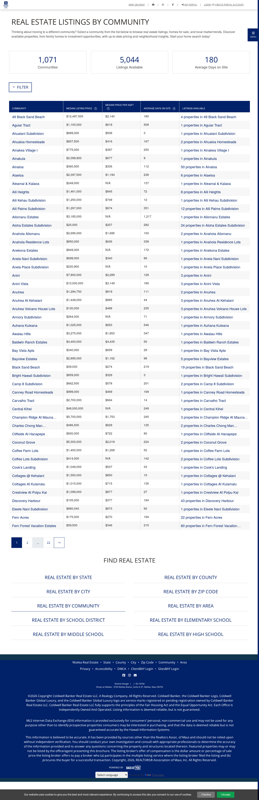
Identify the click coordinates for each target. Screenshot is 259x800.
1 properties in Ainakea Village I (205, 150)
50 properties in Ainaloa (199, 166)
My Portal (190, 4)
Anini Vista (20, 283)
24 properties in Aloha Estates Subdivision (213, 225)
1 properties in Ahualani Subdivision (208, 133)
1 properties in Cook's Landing (204, 467)
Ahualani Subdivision (28, 133)
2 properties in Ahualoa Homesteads (208, 141)
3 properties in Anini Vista (200, 283)
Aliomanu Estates (25, 216)
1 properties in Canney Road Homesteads (213, 392)
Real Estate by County (190, 577)
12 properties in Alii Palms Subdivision (210, 208)
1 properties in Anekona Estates (205, 250)
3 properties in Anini (196, 275)
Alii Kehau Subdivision (29, 200)
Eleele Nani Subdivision (30, 508)
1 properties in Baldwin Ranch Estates (210, 341)
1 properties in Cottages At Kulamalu (209, 483)
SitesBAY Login (168, 669)
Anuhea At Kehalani (27, 300)
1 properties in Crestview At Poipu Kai (209, 492)
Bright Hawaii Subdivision (31, 375)
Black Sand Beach (26, 367)
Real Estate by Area (190, 606)
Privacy (85, 669)
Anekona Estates (25, 250)
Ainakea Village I (25, 150)
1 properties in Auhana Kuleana (205, 325)
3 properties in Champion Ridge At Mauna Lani (213, 417)
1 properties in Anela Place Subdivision (210, 266)
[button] (253, 34)
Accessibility (103, 669)
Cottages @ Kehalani (28, 475)
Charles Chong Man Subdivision (27, 425)
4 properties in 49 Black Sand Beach (208, 116)
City (133, 662)
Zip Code (147, 662)
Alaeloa (18, 175)
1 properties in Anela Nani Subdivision (210, 258)
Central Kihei (22, 408)
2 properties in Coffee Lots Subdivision (210, 458)
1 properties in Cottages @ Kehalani (208, 475)
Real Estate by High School (190, 634)
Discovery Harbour (26, 500)
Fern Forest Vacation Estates (34, 525)
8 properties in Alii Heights (201, 191)
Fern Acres (20, 517)
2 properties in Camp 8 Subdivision (207, 383)
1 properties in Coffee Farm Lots (205, 450)
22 (48, 543)
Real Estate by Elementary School (191, 620)
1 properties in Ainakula (199, 158)
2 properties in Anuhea (198, 291)
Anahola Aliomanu (26, 233)
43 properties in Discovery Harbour (207, 500)
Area (183, 662)
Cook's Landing (23, 467)
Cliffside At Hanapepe (28, 433)
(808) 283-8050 (137, 4)
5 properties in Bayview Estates (205, 358)
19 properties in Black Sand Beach (207, 367)
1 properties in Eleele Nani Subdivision (210, 508)
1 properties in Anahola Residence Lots (211, 241)
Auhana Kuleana (24, 325)
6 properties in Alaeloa (198, 175)
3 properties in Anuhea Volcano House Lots (214, 308)
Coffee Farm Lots (25, 450)
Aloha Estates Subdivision (32, 225)
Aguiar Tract (21, 125)
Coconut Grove (23, 442)
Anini (16, 275)
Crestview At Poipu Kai (29, 492)
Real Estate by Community (68, 606)
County (121, 662)
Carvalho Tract (23, 400)
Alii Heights (20, 191)
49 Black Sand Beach (28, 116)
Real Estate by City (68, 591)
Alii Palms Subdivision (28, 208)
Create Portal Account (229, 4)
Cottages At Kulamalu (28, 483)
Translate (158, 775)
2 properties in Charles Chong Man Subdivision (207, 425)
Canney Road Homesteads (32, 392)
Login (207, 4)
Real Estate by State (68, 577)
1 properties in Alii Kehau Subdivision (209, 200)
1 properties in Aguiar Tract (201, 125)
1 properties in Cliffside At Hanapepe (209, 433)
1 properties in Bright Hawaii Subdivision (211, 375)
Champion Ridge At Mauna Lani (32, 417)
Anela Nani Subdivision (29, 258)
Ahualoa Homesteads (28, 141)
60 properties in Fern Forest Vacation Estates (209, 525)
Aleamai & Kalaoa (25, 183)
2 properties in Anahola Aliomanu (206, 233)
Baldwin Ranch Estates (29, 341)
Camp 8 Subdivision (27, 383)
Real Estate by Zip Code (190, 591)
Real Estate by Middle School (68, 634)
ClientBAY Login (142, 669)
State (107, 662)
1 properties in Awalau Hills (201, 333)
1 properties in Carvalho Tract (203, 400)
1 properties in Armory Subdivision (207, 316)
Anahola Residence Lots (30, 241)
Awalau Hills (21, 333)
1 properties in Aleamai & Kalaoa (206, 183)
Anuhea (18, 291)
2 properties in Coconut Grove (204, 442)
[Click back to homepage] (4, 4)
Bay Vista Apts (23, 350)
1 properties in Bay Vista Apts (203, 350)
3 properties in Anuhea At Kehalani (207, 300)
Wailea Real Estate (85, 662)
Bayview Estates (24, 358)
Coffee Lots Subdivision (30, 458)
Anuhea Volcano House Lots (33, 308)
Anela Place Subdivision (30, 266)
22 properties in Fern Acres (201, 517)
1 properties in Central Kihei (202, 408)
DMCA (121, 669)
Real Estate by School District (68, 620)
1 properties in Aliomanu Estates (205, 216)
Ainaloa (18, 166)
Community (167, 662)
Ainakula (18, 158)
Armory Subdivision (27, 316)
